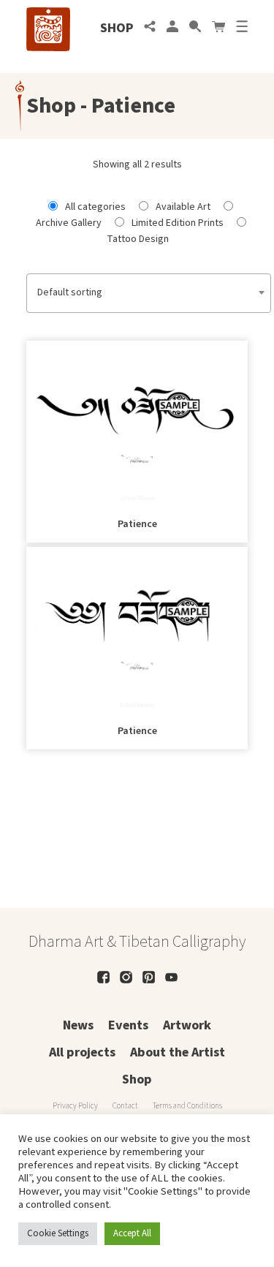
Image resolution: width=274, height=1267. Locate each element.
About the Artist (177, 1052)
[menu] (242, 28)
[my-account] (172, 28)
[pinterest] (148, 977)
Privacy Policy (75, 1105)
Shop (116, 28)
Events (128, 1025)
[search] (195, 28)
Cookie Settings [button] (57, 1233)
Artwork (187, 1025)
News (78, 1025)
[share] (150, 28)
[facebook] (103, 977)
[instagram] (126, 977)
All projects (82, 1052)
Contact (125, 1105)
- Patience (125, 105)
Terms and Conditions (187, 1105)
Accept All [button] (132, 1233)
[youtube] (171, 977)
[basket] (218, 28)
